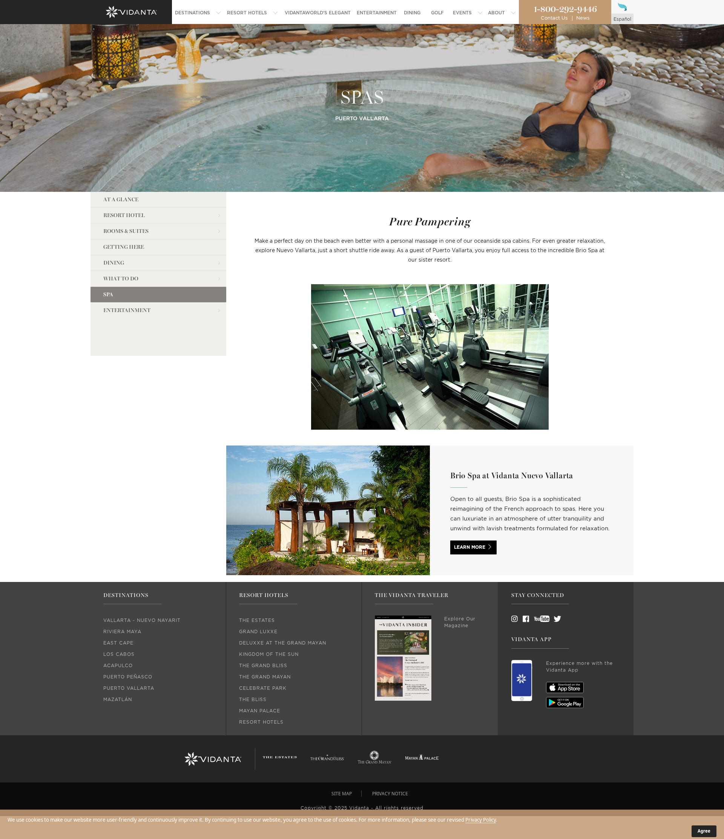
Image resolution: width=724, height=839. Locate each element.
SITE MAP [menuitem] (341, 793)
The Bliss (253, 699)
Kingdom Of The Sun (269, 654)
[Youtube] (539, 618)
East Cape (118, 643)
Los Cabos (119, 654)
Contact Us (554, 18)
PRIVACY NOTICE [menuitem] (390, 793)
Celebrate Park (263, 688)
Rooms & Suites (126, 231)
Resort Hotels (261, 722)
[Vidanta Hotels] (213, 759)
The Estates (257, 620)
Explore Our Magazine (460, 622)
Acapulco (118, 665)
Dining (113, 263)
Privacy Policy (480, 819)
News (582, 18)
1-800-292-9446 (565, 9)
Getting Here (123, 247)
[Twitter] (550, 618)
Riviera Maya (122, 631)
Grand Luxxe (258, 631)
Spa (108, 294)
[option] (430, 365)
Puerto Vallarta (128, 688)
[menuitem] (198, 13)
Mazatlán (117, 699)
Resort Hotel (124, 215)
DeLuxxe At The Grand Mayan (282, 643)
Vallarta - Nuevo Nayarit (142, 620)
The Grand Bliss (263, 665)
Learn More (469, 547)
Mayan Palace (259, 711)
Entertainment (126, 310)
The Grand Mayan (265, 677)
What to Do (120, 279)
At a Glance (120, 199)
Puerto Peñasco (127, 677)
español (622, 19)
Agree (704, 831)
